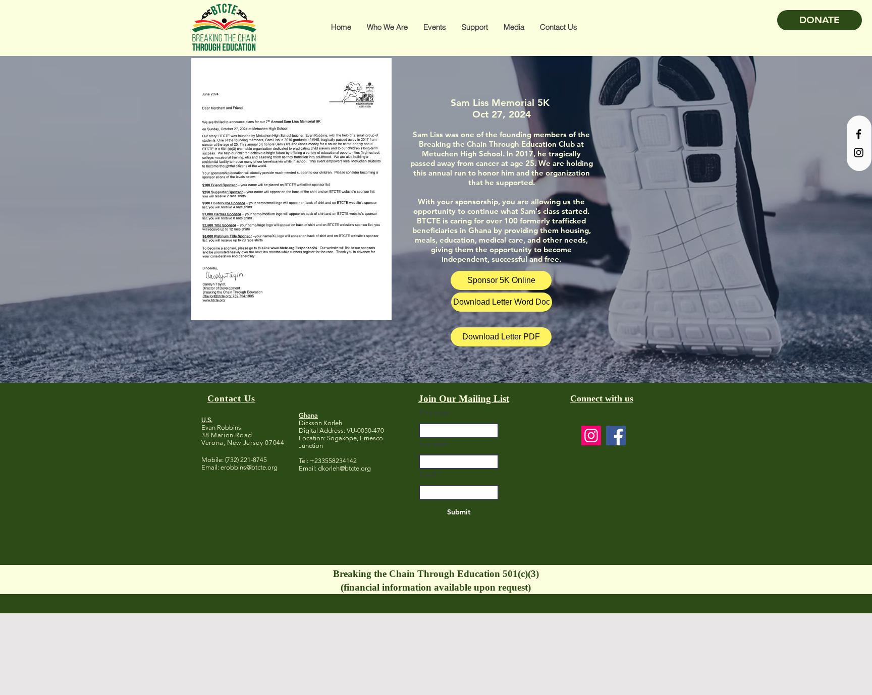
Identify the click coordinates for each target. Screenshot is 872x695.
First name (434, 412)
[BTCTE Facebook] (858, 134)
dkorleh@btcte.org (344, 468)
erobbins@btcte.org (249, 467)
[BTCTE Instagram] (858, 152)
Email (428, 474)
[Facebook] (616, 435)
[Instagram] (591, 435)
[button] (387, 27)
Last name (434, 443)
